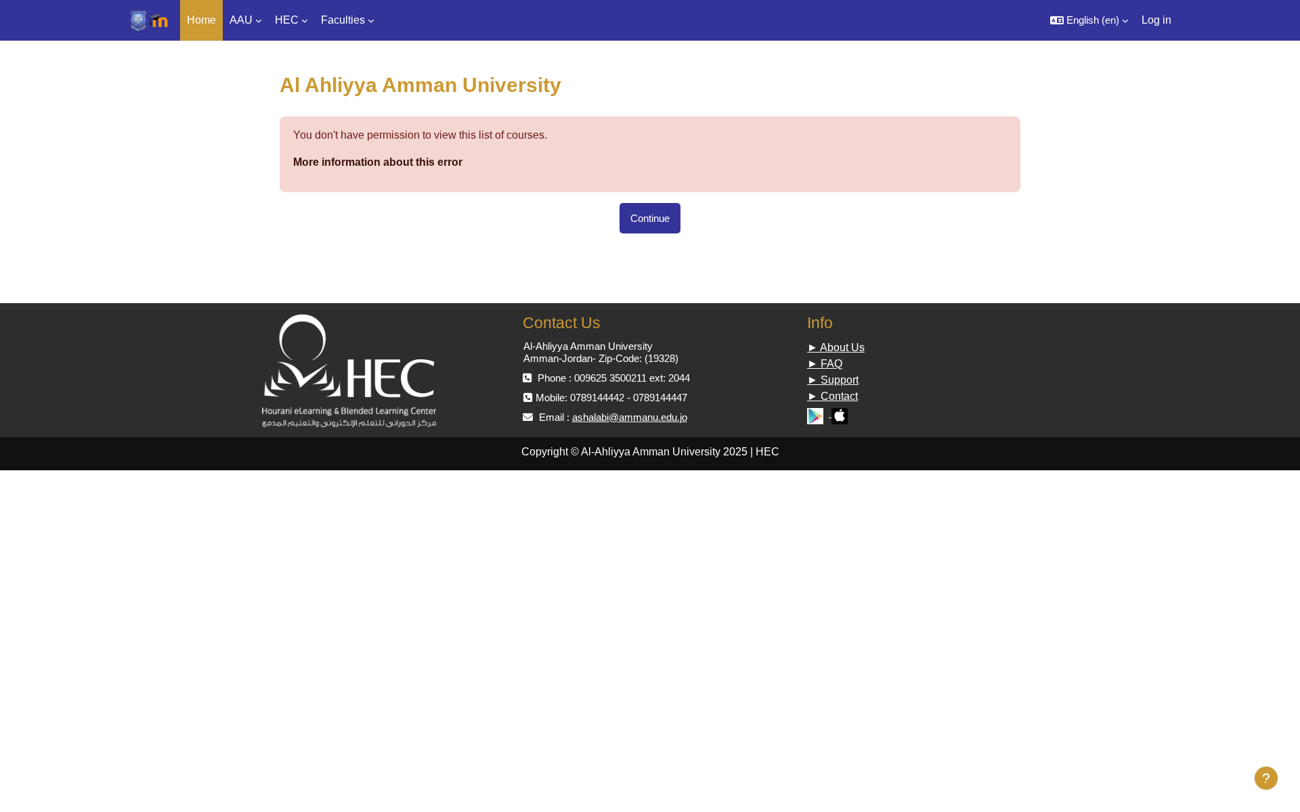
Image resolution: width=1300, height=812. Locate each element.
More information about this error (377, 162)
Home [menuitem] (201, 20)
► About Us (836, 347)
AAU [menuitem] (241, 20)
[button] (1089, 20)
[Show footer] (1266, 778)
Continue (650, 218)
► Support (833, 380)
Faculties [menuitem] (343, 20)
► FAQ (824, 363)
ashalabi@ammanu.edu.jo (629, 417)
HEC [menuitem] (287, 20)
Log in (1156, 20)
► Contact (832, 396)
